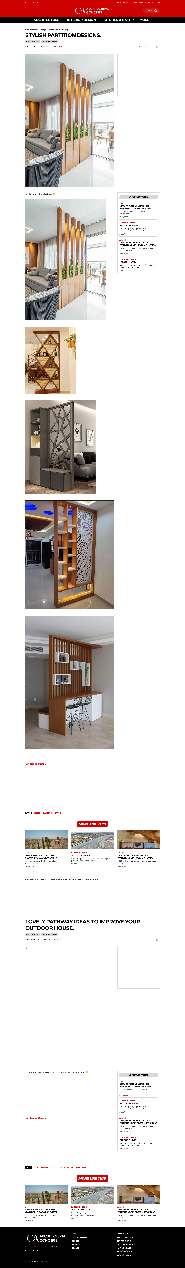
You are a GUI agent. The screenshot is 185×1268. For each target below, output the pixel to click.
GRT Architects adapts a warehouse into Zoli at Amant (138, 243)
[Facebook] (25, 2)
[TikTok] (33, 2)
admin (59, 47)
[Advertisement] (138, 72)
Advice (122, 203)
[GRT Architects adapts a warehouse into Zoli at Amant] (138, 839)
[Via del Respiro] (92, 839)
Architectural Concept (34, 1246)
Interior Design (39, 30)
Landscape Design (49, 41)
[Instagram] (29, 2)
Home (28, 30)
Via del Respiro (128, 225)
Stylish (58, 813)
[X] (37, 2)
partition (48, 813)
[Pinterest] (151, 46)
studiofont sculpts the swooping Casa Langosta (135, 207)
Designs (38, 813)
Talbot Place (127, 262)
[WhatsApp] (157, 46)
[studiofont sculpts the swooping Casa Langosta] (46, 839)
